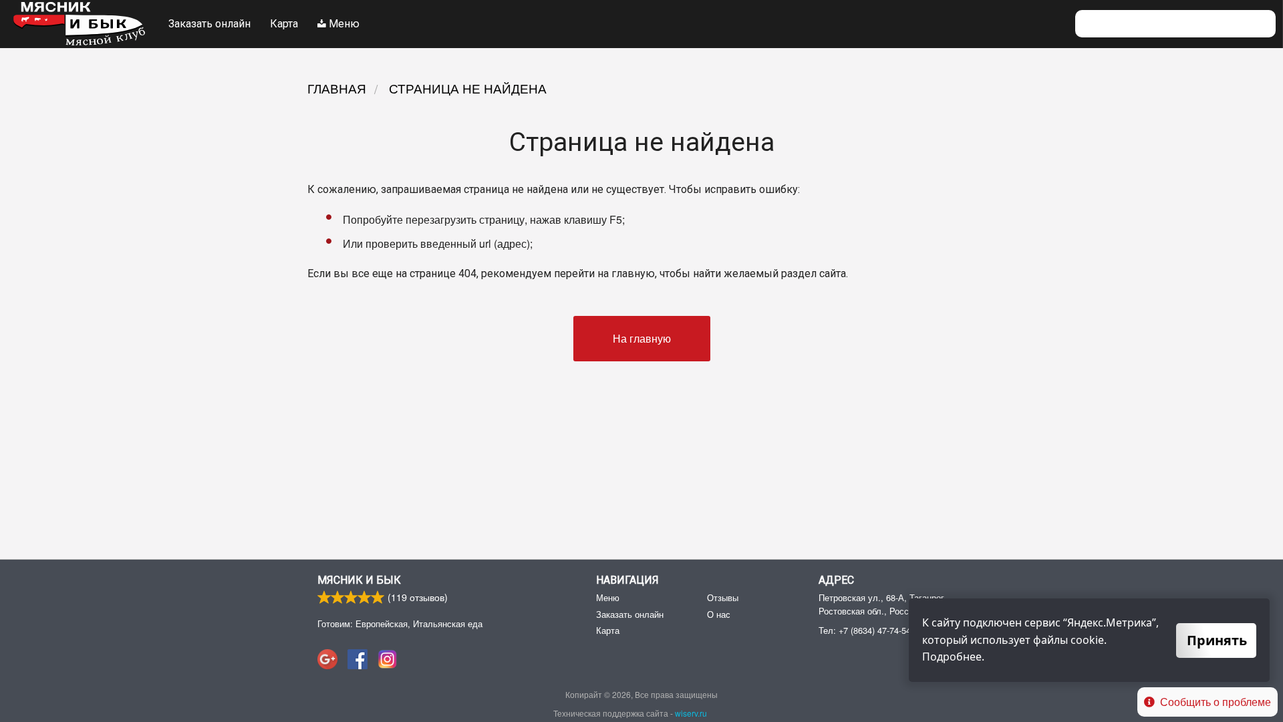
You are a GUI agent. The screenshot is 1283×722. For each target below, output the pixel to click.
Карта (284, 23)
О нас (718, 614)
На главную (642, 338)
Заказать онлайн (209, 23)
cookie (1087, 640)
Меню (343, 23)
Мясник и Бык (359, 580)
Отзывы (722, 597)
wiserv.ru (691, 713)
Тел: (865, 630)
